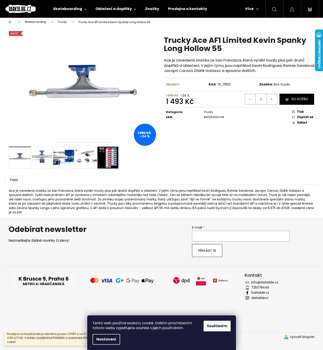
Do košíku (299, 99)
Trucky (208, 112)
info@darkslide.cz (264, 282)
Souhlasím (217, 325)
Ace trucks (281, 84)
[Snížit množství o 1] (250, 99)
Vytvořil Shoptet (302, 337)
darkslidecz (259, 298)
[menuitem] (70, 9)
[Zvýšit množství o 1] (271, 99)
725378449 (260, 287)
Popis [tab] (14, 180)
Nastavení (106, 339)
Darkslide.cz (260, 292)
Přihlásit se (207, 250)
